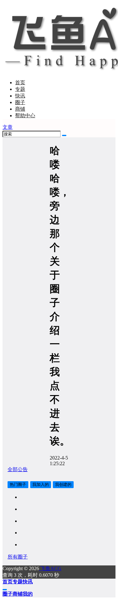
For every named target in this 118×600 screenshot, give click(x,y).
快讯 (20, 95)
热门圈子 (18, 484)
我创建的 (63, 484)
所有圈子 (18, 556)
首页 (20, 82)
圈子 (20, 102)
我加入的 (40, 484)
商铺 (20, 109)
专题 (20, 89)
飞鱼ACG (50, 568)
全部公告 (18, 469)
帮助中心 (25, 115)
